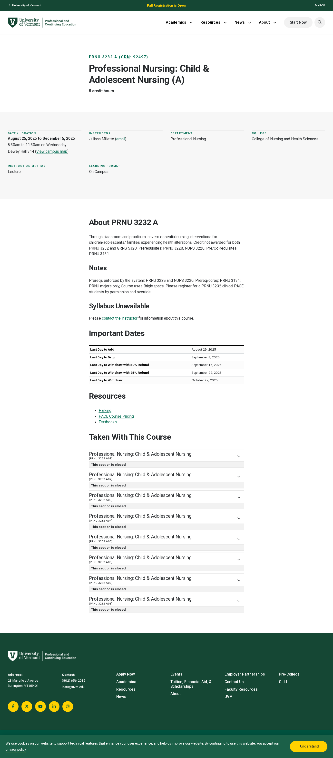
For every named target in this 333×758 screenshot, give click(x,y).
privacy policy (16, 749)
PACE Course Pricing (116, 416)
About (264, 22)
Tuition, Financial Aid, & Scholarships (191, 684)
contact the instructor (119, 318)
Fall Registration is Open (166, 5)
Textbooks (108, 422)
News (240, 22)
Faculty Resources (241, 689)
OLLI (283, 682)
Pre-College (289, 674)
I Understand (308, 746)
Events (176, 674)
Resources (210, 22)
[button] (319, 22)
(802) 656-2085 (74, 680)
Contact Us (234, 682)
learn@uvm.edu (73, 687)
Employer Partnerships (245, 674)
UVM (229, 697)
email (120, 139)
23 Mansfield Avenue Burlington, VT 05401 (23, 682)
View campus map (51, 151)
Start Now (298, 22)
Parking (105, 410)
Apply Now (125, 674)
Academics (176, 22)
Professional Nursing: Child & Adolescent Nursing (140, 455)
